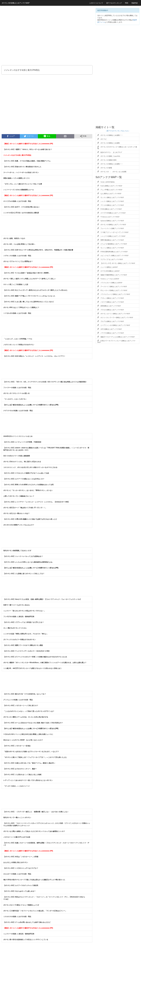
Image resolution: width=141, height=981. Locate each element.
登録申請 (134, 3)
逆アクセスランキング (114, 3)
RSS (126, 3)
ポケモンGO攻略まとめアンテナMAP (16, 3)
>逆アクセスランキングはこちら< (117, 131)
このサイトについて (96, 3)
